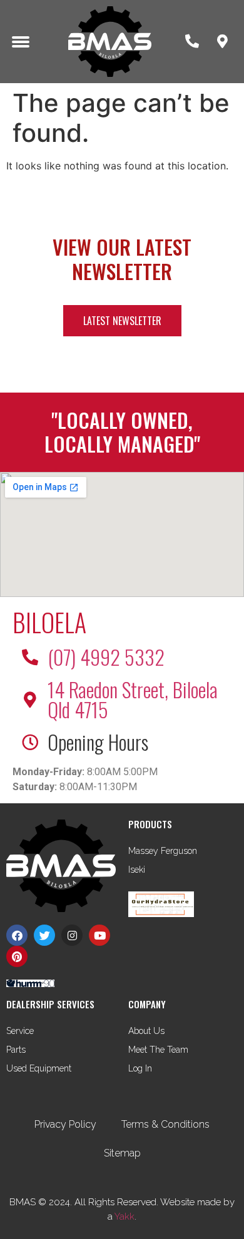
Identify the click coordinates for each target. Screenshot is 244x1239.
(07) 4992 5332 (106, 656)
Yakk (124, 1216)
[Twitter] (44, 935)
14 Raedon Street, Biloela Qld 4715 (133, 699)
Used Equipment (38, 1068)
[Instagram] (72, 935)
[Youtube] (99, 935)
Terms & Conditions (165, 1124)
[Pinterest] (17, 956)
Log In (140, 1068)
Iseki (136, 870)
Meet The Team (158, 1050)
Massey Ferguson (162, 851)
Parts (16, 1050)
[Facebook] (17, 935)
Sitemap (122, 1153)
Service (20, 1031)
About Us (146, 1031)
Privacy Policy (65, 1124)
